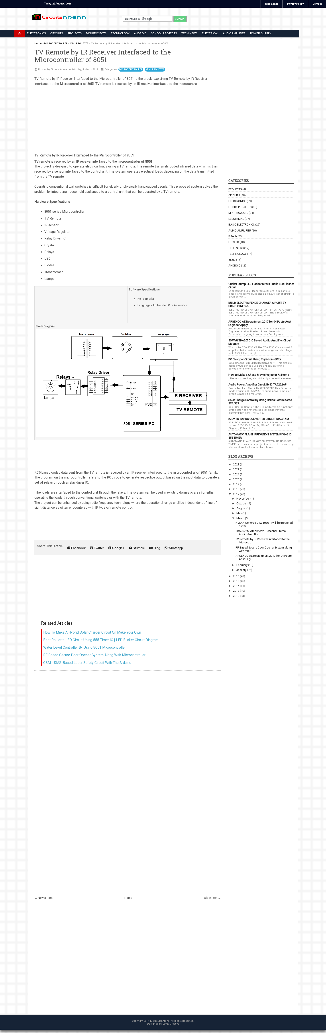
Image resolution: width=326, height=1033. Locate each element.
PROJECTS (74, 33)
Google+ (118, 548)
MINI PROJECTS (96, 33)
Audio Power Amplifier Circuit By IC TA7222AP (257, 384)
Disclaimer (271, 3)
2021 (236, 474)
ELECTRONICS (36, 33)
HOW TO (233, 242)
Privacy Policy (295, 3)
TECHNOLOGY (120, 33)
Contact (317, 3)
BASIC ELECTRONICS (241, 224)
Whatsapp (175, 548)
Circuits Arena (161, 1020)
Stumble (138, 548)
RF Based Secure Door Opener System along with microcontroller (94, 655)
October (241, 503)
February (242, 565)
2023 (236, 464)
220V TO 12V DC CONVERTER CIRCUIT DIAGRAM (258, 418)
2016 (236, 576)
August (241, 508)
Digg (156, 548)
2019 (236, 484)
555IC (232, 259)
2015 (236, 581)
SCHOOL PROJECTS (164, 33)
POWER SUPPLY (260, 33)
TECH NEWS (189, 33)
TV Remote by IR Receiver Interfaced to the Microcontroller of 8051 (102, 55)
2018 (236, 489)
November (243, 498)
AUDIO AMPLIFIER (234, 33)
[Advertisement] (127, 117)
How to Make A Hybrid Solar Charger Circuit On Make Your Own (92, 632)
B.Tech (232, 236)
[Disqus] (127, 728)
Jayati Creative (171, 1023)
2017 (236, 494)
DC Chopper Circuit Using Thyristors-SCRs (254, 359)
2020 (236, 479)
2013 (236, 590)
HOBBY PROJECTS (239, 207)
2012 (236, 595)
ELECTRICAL (210, 33)
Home (128, 897)
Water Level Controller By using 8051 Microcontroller (84, 647)
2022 (236, 469)
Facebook (78, 548)
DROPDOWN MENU (19, 33)
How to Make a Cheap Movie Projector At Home (258, 374)
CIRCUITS (56, 33)
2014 (236, 586)
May (239, 513)
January (241, 570)
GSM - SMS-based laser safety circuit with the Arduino (87, 663)
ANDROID (140, 33)
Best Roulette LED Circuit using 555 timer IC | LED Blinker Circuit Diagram (100, 640)
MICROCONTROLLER (130, 69)
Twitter (98, 548)
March (240, 518)
